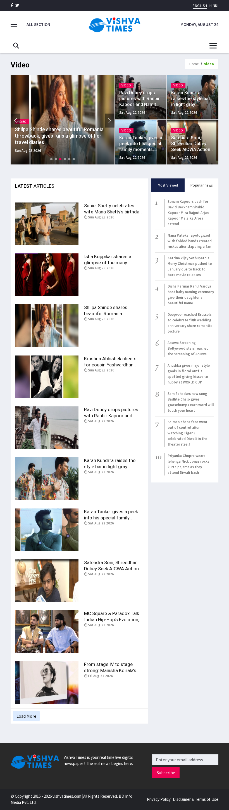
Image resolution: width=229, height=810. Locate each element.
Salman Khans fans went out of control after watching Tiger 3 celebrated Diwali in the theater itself (187, 433)
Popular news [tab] (201, 185)
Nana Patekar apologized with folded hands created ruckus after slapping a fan (190, 241)
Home (194, 64)
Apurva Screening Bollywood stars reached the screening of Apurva (188, 348)
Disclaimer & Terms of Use (195, 799)
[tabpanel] (184, 337)
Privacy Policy (159, 799)
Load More (26, 716)
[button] (110, 121)
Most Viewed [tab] (168, 185)
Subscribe (166, 772)
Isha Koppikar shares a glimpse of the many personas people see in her (112, 263)
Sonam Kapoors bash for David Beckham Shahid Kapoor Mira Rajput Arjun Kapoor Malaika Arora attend (188, 212)
